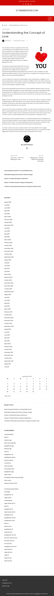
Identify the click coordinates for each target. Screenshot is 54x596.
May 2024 (7, 268)
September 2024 (9, 257)
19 (7, 389)
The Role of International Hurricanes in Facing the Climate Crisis (22, 186)
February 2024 (8, 277)
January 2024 (8, 280)
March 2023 (7, 309)
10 (39, 384)
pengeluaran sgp (9, 446)
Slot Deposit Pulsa (9, 469)
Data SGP (4, 580)
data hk (6, 437)
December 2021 (8, 352)
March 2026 (7, 216)
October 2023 (8, 289)
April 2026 (7, 214)
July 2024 (6, 263)
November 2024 (8, 251)
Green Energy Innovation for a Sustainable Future (18, 170)
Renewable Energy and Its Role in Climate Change (18, 174)
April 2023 (7, 306)
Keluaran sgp (8, 440)
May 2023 (6, 303)
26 (7, 391)
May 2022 (6, 338)
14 (20, 386)
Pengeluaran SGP (7, 583)
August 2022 (7, 329)
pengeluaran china (9, 520)
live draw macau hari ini (10, 538)
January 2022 (8, 349)
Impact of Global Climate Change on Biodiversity (18, 182)
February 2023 (8, 312)
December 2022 (8, 318)
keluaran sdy (7, 558)
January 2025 (8, 245)
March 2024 (7, 274)
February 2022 (8, 346)
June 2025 (7, 231)
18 (46, 386)
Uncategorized (5, 29)
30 (33, 391)
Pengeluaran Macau (9, 457)
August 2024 (7, 260)
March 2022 (7, 344)
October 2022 (8, 323)
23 (33, 389)
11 (46, 384)
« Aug (5, 396)
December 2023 (8, 283)
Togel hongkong (8, 434)
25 (46, 389)
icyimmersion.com (27, 10)
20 (14, 389)
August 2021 (7, 364)
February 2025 (8, 242)
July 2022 (6, 332)
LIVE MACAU (7, 463)
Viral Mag (37, 593)
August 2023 (7, 294)
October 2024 (8, 254)
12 (7, 386)
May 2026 (7, 211)
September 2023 (9, 291)
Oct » (9, 396)
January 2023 (8, 315)
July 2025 (6, 228)
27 (14, 391)
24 (40, 389)
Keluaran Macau (8, 460)
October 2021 (8, 358)
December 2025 (8, 225)
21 (20, 389)
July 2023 (6, 297)
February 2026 (8, 219)
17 (39, 386)
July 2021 (6, 367)
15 (26, 386)
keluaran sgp (7, 449)
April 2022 (7, 341)
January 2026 (8, 222)
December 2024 (8, 248)
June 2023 (7, 300)
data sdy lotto (8, 561)
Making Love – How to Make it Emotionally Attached (36, 158)
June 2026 (7, 208)
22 (26, 389)
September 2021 (8, 361)
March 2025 (7, 240)
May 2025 (7, 234)
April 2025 (7, 237)
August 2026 (7, 202)
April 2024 (7, 271)
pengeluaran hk (8, 454)
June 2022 (7, 335)
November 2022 (8, 320)
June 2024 (7, 265)
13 (14, 386)
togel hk (6, 555)
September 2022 (9, 326)
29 (26, 391)
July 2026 (6, 205)
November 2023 (8, 286)
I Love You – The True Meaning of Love (17, 157)
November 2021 (8, 355)
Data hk (6, 451)
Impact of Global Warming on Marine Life (16, 178)
